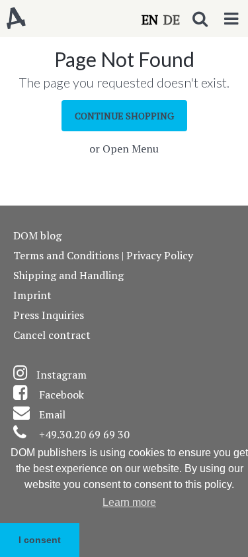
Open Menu (131, 148)
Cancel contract (52, 335)
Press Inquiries (48, 315)
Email (52, 414)
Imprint (32, 295)
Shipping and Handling (68, 275)
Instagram (61, 374)
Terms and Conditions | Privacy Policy (103, 255)
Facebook (61, 394)
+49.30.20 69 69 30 (84, 434)
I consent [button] (40, 539)
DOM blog (37, 235)
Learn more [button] (129, 502)
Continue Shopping (124, 115)
